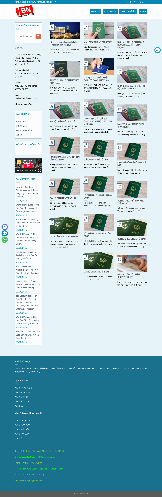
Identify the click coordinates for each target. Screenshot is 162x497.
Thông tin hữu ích (128, 11)
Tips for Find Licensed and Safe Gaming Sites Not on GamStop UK (28, 334)
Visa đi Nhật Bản (22, 397)
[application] (28, 165)
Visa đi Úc (19, 406)
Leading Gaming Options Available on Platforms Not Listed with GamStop (28, 284)
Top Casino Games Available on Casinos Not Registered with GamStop (27, 269)
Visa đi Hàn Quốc (22, 402)
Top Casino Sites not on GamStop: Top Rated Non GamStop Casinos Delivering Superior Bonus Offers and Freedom (27, 302)
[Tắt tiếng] (36, 170)
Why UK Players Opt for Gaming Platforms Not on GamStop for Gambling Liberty (27, 239)
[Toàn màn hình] (39, 170)
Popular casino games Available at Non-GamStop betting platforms (27, 255)
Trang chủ (95, 11)
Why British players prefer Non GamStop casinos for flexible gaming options (27, 208)
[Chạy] (18, 170)
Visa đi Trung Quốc (23, 388)
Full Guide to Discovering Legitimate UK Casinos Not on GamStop (28, 222)
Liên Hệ (143, 11)
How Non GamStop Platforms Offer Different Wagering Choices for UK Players (27, 192)
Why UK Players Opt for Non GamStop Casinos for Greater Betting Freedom (27, 320)
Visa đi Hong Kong (22, 393)
